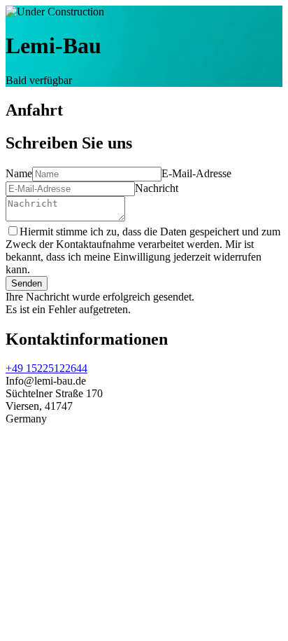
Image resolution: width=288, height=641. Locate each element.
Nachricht (156, 188)
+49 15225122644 (46, 368)
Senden (26, 283)
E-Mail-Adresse (196, 173)
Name (19, 173)
